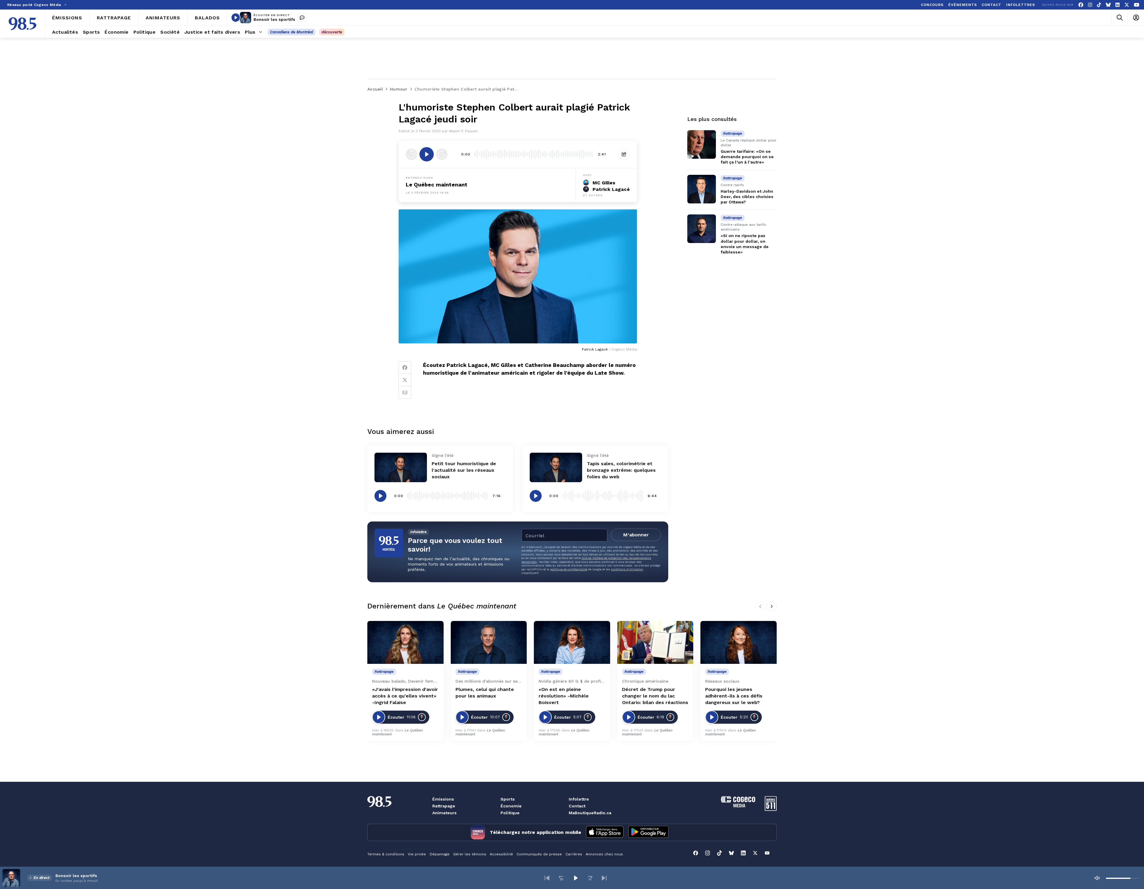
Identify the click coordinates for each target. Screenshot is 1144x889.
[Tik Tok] (1099, 5)
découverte (331, 32)
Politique (510, 812)
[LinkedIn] (1117, 5)
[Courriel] (405, 392)
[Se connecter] (1136, 18)
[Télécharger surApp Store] (605, 832)
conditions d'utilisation (627, 569)
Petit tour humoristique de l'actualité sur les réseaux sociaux (464, 470)
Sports (507, 799)
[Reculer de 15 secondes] (411, 154)
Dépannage (440, 854)
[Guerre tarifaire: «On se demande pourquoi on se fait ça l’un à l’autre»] (701, 144)
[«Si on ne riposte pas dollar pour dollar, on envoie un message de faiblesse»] (701, 228)
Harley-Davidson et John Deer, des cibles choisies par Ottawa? (747, 196)
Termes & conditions (385, 854)
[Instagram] (1090, 5)
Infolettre (579, 799)
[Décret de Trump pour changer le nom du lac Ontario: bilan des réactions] (655, 642)
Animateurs (444, 812)
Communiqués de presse (539, 854)
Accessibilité (501, 854)
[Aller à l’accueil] (22, 23)
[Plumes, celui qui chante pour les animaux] (489, 642)
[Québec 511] (771, 809)
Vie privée (417, 854)
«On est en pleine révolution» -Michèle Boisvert (564, 695)
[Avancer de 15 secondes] (441, 154)
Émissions (443, 799)
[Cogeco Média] (738, 806)
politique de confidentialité (568, 569)
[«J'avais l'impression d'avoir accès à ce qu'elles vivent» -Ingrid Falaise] (405, 642)
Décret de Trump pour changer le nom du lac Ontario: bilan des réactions (655, 695)
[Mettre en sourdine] (1097, 878)
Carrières (573, 854)
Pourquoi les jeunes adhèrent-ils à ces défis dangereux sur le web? (733, 695)
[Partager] (624, 154)
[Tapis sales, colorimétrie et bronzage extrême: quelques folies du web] (556, 467)
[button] (547, 878)
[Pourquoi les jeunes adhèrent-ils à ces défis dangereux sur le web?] (738, 642)
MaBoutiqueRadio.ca (590, 812)
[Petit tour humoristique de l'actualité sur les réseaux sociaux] (400, 467)
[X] (1126, 5)
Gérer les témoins (469, 854)
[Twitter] (405, 380)
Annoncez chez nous (604, 854)
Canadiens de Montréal (291, 32)
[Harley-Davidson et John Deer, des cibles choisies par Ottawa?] (701, 189)
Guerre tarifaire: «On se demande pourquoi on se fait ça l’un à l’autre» (747, 156)
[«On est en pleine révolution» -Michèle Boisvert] (572, 642)
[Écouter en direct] (235, 17)
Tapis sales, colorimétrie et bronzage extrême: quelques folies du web (621, 470)
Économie (511, 806)
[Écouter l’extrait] (426, 154)
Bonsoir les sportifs (274, 19)
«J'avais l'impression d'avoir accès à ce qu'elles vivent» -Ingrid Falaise (405, 695)
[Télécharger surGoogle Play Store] (648, 832)
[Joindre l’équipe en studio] (302, 17)
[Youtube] (1136, 5)
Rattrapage (443, 806)
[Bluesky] (1108, 5)
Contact (577, 806)
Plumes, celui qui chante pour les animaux (485, 692)
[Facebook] (1080, 5)
